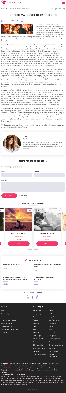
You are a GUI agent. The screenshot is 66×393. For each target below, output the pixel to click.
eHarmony (36, 332)
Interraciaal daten (39, 339)
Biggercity (36, 326)
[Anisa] (12, 144)
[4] (19, 167)
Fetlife (51, 311)
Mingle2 (51, 317)
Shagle (35, 329)
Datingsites (52, 336)
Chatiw (51, 314)
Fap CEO (51, 326)
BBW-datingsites (38, 345)
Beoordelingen (6, 314)
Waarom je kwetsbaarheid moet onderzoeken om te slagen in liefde (15, 278)
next (36, 250)
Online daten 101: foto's (11, 264)
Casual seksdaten (54, 342)
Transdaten (36, 351)
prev (30, 250)
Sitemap (4, 332)
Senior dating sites (39, 348)
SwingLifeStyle (37, 314)
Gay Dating (52, 348)
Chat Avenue (37, 317)
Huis (2, 311)
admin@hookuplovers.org (9, 368)
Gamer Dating (53, 351)
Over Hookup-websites (8, 320)
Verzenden (9, 196)
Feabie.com (52, 323)
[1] (13, 167)
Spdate (51, 329)
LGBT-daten (52, 332)
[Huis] (11, 2)
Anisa (25, 137)
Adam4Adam (37, 311)
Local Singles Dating (39, 354)
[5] (22, 167)
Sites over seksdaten (39, 342)
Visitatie (19, 244)
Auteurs (4, 317)
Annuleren (22, 196)
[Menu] (63, 3)
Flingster (36, 320)
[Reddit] (28, 297)
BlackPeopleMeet (54, 320)
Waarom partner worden (9, 329)
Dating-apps (37, 336)
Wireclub (36, 323)
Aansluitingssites (54, 339)
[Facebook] (32, 297)
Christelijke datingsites (56, 345)
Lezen (19, 239)
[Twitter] (36, 297)
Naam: (4, 171)
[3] (17, 167)
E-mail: (36, 171)
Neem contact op (7, 323)
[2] (15, 167)
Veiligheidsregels (6, 326)
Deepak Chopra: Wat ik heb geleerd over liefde (47, 266)
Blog (5, 21)
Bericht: (4, 180)
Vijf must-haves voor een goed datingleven (44, 278)
